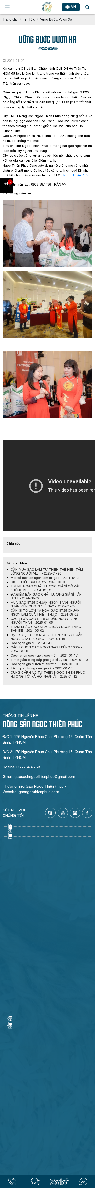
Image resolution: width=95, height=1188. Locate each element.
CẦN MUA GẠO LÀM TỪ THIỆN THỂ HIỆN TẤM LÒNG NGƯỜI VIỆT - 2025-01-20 (47, 571)
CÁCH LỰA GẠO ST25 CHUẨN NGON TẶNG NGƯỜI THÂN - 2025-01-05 (45, 620)
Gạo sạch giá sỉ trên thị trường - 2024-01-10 (44, 664)
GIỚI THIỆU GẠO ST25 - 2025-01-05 (38, 582)
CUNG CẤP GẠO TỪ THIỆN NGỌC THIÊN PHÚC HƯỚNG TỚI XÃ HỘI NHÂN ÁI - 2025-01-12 (48, 674)
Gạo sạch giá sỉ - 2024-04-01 (33, 643)
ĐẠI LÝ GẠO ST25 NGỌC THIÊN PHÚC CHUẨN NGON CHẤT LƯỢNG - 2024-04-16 (47, 637)
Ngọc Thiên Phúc (76, 175)
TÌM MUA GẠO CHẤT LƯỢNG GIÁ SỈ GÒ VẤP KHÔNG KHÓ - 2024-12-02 (45, 588)
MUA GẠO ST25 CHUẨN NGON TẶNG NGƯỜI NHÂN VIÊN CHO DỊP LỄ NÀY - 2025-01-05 (46, 604)
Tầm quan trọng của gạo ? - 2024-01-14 (41, 668)
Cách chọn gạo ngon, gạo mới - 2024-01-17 (44, 655)
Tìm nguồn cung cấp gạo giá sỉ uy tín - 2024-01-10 (49, 660)
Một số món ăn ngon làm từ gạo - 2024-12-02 (45, 578)
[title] (12, 1181)
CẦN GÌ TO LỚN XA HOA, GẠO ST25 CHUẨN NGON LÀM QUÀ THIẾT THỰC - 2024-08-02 (45, 612)
